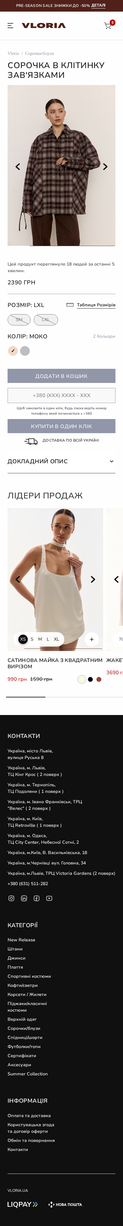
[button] (61, 461)
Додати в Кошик (61, 376)
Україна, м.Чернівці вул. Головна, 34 (47, 863)
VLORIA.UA (18, 1190)
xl (56, 639)
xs (23, 639)
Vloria (13, 53)
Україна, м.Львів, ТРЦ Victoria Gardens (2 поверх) (61, 873)
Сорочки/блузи (39, 53)
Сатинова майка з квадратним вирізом (55, 663)
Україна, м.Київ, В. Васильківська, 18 (47, 853)
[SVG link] (10, 27)
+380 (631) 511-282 (28, 884)
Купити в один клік (61, 426)
